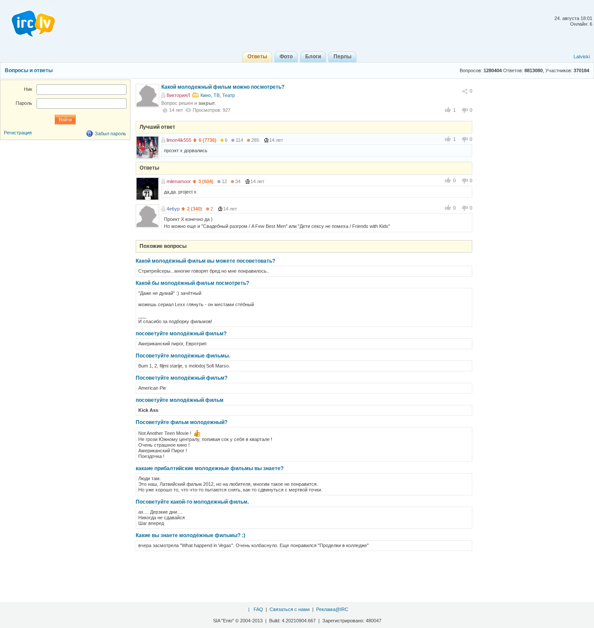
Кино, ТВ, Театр (217, 95)
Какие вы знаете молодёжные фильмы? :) (190, 535)
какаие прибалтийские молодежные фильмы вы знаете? (210, 468)
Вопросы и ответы (29, 70)
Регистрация (18, 132)
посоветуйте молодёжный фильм (180, 400)
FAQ (258, 609)
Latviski (582, 56)
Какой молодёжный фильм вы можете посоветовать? (205, 261)
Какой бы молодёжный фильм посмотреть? (192, 283)
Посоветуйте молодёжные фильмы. (183, 356)
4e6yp (173, 208)
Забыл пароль (110, 133)
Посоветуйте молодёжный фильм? (181, 378)
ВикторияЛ (178, 95)
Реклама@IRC (332, 609)
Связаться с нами (290, 609)
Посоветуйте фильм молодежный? (181, 422)
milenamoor (179, 181)
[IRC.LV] (28, 20)
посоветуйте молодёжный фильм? (181, 334)
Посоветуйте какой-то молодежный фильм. (192, 502)
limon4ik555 (179, 140)
